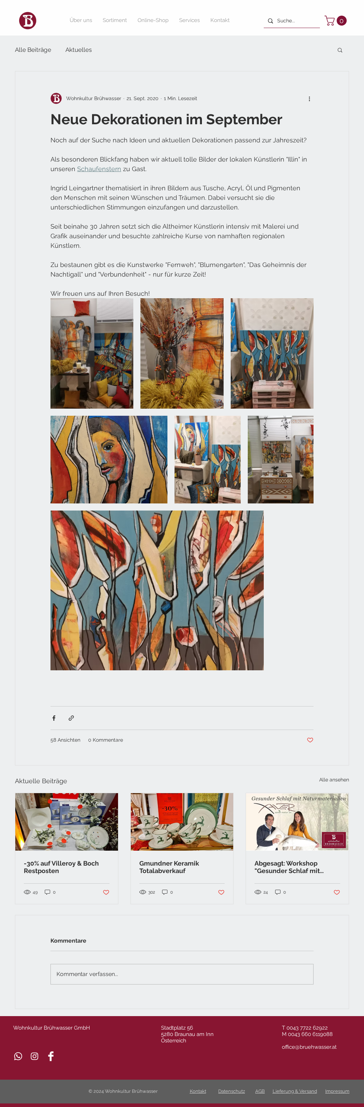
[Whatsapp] (18, 1056)
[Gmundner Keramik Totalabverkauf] (182, 822)
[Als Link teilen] (71, 718)
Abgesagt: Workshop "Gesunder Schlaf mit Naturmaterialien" (287, 867)
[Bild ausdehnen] (91, 353)
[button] (337, 21)
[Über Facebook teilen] (53, 718)
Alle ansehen (334, 779)
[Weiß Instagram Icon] (34, 1056)
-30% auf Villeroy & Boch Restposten (61, 867)
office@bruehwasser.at (309, 1047)
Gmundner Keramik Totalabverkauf (169, 867)
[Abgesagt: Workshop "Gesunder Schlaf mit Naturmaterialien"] (297, 822)
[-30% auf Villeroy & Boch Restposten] (66, 822)
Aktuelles (78, 49)
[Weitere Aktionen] (309, 98)
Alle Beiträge (33, 49)
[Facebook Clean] (51, 1056)
